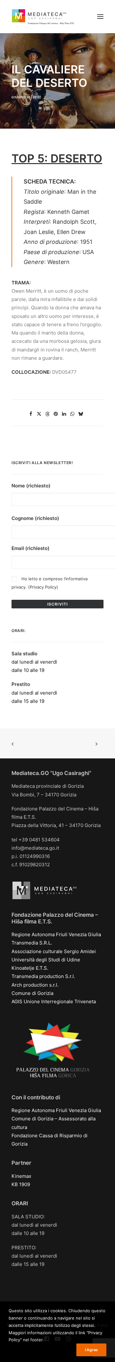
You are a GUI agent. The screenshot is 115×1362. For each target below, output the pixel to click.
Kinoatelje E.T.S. (30, 968)
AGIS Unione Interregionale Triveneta (54, 1001)
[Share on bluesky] (81, 414)
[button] (100, 16)
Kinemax (21, 1176)
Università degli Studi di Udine (46, 960)
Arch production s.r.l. (35, 985)
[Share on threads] (47, 414)
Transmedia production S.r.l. (43, 976)
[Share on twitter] (39, 414)
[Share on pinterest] (56, 414)
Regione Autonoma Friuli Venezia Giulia (56, 934)
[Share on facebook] (31, 414)
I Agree (91, 1349)
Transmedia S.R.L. (32, 943)
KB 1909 (21, 1184)
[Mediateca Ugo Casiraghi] (43, 17)
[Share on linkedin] (64, 414)
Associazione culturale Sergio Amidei (54, 951)
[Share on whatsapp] (72, 414)
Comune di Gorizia (32, 993)
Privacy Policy (43, 587)
